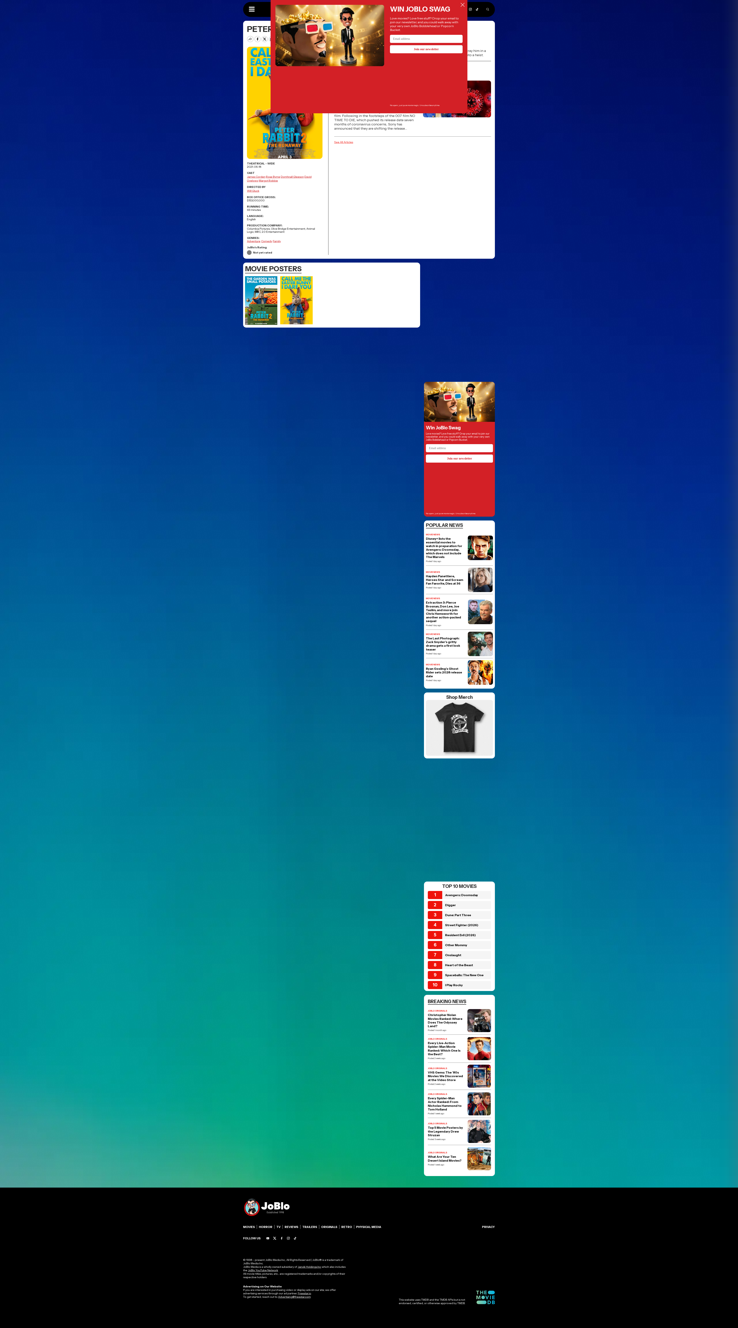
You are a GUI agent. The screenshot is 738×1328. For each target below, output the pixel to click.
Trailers (309, 1227)
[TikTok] (477, 9)
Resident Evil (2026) (460, 935)
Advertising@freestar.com (294, 1297)
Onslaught (453, 955)
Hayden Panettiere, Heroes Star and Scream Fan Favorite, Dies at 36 (444, 579)
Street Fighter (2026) (461, 925)
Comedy (266, 241)
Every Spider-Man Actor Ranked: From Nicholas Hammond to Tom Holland (445, 1103)
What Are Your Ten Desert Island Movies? (444, 1158)
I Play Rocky (454, 985)
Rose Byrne (273, 177)
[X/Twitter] (274, 1238)
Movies (249, 1227)
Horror (265, 1227)
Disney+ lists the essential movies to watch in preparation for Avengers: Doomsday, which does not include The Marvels (444, 548)
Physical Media (368, 1227)
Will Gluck (253, 191)
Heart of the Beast (459, 965)
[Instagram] (470, 9)
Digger (450, 905)
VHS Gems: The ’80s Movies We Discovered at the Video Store (445, 1076)
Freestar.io (304, 1293)
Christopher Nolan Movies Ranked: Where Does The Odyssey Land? (445, 1020)
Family (277, 241)
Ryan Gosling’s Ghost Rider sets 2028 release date (444, 672)
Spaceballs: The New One (464, 975)
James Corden (256, 177)
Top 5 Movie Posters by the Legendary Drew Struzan (445, 1131)
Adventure (253, 241)
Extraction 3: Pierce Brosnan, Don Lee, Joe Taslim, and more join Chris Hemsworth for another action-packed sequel (443, 612)
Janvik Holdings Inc (309, 1267)
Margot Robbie (268, 180)
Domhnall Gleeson (292, 177)
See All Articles (343, 142)
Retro (346, 1227)
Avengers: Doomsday (461, 895)
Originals (329, 1227)
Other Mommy (456, 945)
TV (278, 1227)
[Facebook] (281, 1238)
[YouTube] (267, 1238)
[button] (252, 9)
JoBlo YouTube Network (263, 1270)
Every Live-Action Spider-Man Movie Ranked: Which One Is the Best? (444, 1048)
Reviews (291, 1227)
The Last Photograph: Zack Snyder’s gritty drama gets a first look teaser (443, 643)
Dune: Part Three (458, 915)
